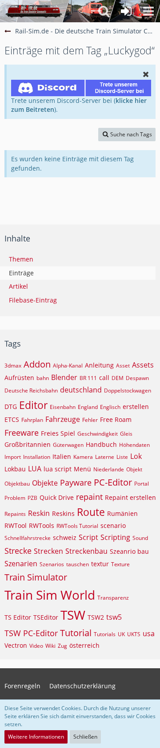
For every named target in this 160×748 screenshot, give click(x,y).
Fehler (90, 420)
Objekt (134, 469)
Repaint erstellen (130, 497)
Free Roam (116, 419)
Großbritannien (27, 444)
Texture (120, 564)
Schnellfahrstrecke (27, 538)
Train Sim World (49, 594)
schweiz (64, 537)
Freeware (21, 432)
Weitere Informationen (36, 736)
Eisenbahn (63, 407)
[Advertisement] (82, 197)
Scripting (115, 537)
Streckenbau (86, 551)
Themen (21, 259)
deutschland (81, 390)
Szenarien (20, 563)
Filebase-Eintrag (33, 300)
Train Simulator (35, 577)
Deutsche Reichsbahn (31, 390)
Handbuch (101, 444)
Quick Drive (57, 497)
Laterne (104, 457)
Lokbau (15, 469)
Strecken (48, 551)
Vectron (15, 645)
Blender (64, 377)
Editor (33, 405)
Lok (136, 456)
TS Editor (17, 617)
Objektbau (17, 483)
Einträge (21, 273)
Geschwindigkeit (97, 433)
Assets (143, 365)
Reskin (39, 513)
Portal (141, 483)
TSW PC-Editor (31, 633)
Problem (14, 498)
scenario (113, 525)
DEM (118, 378)
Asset (123, 365)
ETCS (11, 419)
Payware (76, 482)
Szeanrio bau (129, 551)
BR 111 (88, 378)
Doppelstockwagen (127, 390)
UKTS (133, 634)
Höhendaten (134, 445)
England (88, 407)
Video (36, 646)
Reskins (63, 513)
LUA (34, 469)
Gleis (126, 433)
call (104, 377)
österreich (84, 645)
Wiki (50, 646)
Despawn (137, 378)
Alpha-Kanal (68, 365)
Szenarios (52, 564)
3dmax (12, 365)
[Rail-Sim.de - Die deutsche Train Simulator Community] (34, 11)
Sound (140, 538)
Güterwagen (68, 445)
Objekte (45, 483)
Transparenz (113, 597)
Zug (62, 646)
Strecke (18, 550)
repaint (89, 496)
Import (12, 457)
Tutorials (105, 634)
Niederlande (108, 469)
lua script (58, 469)
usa (149, 633)
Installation (36, 457)
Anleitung (99, 365)
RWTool (15, 525)
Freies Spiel (58, 433)
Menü (82, 469)
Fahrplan (32, 420)
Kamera (83, 457)
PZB (32, 498)
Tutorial (76, 633)
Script (88, 537)
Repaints (15, 514)
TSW (72, 614)
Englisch (110, 407)
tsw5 (114, 617)
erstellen (136, 406)
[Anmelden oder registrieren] (126, 11)
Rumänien (122, 513)
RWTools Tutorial (77, 526)
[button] (148, 11)
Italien (61, 456)
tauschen (77, 564)
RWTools (41, 525)
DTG (10, 406)
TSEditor (45, 617)
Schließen (85, 736)
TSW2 (96, 617)
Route (91, 512)
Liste (122, 457)
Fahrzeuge (62, 419)
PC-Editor (113, 482)
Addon (37, 364)
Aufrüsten (19, 377)
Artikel (18, 286)
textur (100, 564)
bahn (42, 378)
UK (121, 634)
